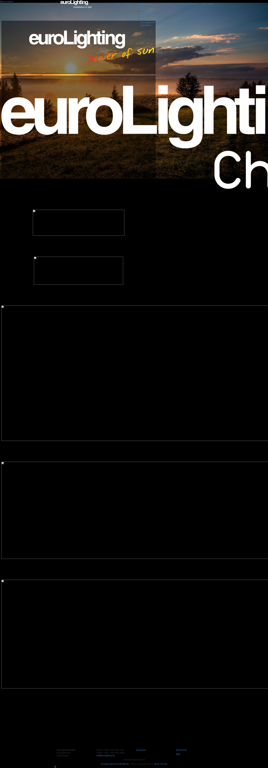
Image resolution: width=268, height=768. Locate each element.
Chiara (144, 11)
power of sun (146, 8)
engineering (146, 25)
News (170, 3)
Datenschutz (181, 749)
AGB (178, 754)
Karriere (180, 3)
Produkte (141, 3)
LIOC (143, 16)
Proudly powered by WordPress (115, 763)
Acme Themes (160, 763)
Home (118, 3)
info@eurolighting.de (105, 755)
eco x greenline (147, 14)
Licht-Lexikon (208, 3)
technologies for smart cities (153, 22)
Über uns (129, 3)
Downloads (193, 3)
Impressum (141, 749)
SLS (142, 19)
